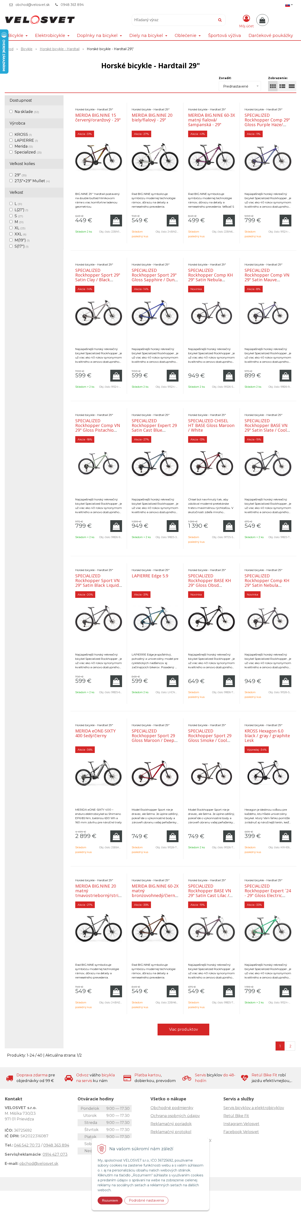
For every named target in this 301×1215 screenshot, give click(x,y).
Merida (24, 146)
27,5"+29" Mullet (32, 181)
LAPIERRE (26, 140)
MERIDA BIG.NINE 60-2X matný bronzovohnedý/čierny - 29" (155, 893)
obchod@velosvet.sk (33, 5)
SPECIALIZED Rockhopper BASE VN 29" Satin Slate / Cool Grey (266, 428)
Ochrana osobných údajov (175, 1116)
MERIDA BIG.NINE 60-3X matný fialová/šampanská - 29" (211, 119)
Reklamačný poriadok (171, 1124)
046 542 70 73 (27, 1145)
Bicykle (26, 49)
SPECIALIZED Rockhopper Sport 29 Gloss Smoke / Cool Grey (209, 738)
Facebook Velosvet (241, 1132)
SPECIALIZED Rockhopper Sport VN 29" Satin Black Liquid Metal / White (97, 583)
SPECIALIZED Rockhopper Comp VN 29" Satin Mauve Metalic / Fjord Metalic (267, 277)
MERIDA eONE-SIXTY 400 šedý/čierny (95, 733)
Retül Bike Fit (236, 1116)
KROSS (23, 134)
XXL (20, 234)
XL (20, 228)
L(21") (21, 210)
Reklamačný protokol (170, 1132)
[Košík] (262, 20)
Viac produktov (183, 1029)
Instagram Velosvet (241, 1124)
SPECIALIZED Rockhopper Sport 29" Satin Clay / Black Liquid (97, 277)
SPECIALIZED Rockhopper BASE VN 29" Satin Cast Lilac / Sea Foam (209, 893)
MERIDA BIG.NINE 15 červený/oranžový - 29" (98, 117)
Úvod (9, 49)
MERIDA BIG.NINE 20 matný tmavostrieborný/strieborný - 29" (104, 893)
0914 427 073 (55, 1154)
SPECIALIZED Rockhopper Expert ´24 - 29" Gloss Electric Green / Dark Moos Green (268, 895)
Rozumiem (110, 1200)
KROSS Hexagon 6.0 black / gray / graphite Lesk (267, 735)
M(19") (22, 240)
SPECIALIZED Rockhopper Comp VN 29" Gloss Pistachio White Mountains (97, 428)
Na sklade (27, 111)
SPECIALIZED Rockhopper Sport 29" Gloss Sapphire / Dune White (154, 277)
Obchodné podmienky (171, 1108)
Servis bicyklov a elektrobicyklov (253, 1108)
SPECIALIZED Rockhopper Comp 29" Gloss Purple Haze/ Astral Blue (267, 122)
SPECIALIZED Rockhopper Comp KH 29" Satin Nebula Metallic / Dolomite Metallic (210, 279)
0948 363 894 (72, 5)
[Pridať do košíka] (116, 220)
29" (21, 175)
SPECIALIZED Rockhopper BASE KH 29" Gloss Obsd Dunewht (209, 583)
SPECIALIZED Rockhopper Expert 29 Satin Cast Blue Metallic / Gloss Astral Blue (154, 430)
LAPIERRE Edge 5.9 (150, 576)
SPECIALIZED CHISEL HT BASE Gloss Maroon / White (211, 425)
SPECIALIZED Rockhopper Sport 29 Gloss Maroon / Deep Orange (153, 738)
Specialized (28, 152)
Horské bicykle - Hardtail (59, 49)
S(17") (21, 246)
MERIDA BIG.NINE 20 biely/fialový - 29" (152, 117)
